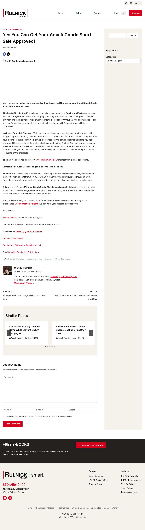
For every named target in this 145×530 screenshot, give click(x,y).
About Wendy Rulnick (45, 508)
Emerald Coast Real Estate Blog (86, 508)
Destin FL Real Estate (13, 238)
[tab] (45, 346)
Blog (116, 13)
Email (39, 410)
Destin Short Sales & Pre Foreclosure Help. (23, 245)
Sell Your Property (129, 476)
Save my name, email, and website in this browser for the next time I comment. (39, 416)
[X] (8, 54)
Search (132, 35)
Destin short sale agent (26, 204)
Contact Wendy (111, 508)
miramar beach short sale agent (57, 259)
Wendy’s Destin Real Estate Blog (23, 252)
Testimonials (63, 508)
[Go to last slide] (9, 333)
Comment (9, 377)
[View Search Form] (123, 13)
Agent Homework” (46, 160)
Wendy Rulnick (10, 47)
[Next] (91, 333)
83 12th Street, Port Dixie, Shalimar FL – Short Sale (24, 295)
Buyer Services (96, 476)
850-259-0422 (14, 485)
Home (29, 508)
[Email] (136, 3)
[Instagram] (131, 3)
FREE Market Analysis (131, 480)
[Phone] (140, 3)
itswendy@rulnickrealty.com (29, 231)
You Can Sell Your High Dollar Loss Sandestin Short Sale (76, 295)
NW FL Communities (98, 480)
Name (7, 410)
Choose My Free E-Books (91, 445)
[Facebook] (126, 3)
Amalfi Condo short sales (14, 259)
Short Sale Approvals (13, 29)
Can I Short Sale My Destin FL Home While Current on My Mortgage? (25, 330)
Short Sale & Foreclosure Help (129, 490)
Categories (111, 57)
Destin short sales (34, 259)
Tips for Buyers (96, 484)
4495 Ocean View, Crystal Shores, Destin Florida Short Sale (71, 330)
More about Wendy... (24, 283)
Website (72, 410)
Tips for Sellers (128, 484)
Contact (136, 13)
